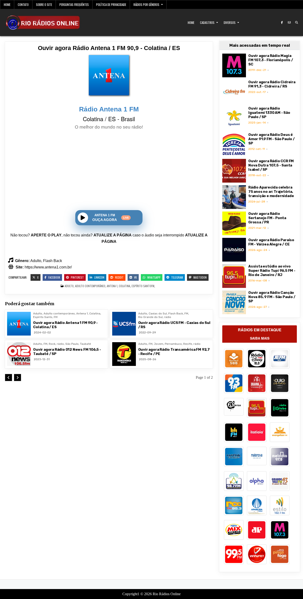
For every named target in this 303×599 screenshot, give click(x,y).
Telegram (176, 277)
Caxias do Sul (158, 313)
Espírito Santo (141, 286)
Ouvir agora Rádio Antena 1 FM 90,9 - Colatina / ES (109, 48)
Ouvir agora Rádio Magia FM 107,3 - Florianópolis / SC (270, 60)
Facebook (54, 277)
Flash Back (175, 313)
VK (135, 277)
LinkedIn (99, 277)
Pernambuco (173, 344)
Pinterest (77, 277)
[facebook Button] (282, 22)
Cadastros (207, 22)
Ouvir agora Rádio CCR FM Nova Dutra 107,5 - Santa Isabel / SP (271, 165)
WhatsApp (153, 277)
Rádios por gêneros (146, 4)
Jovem (158, 344)
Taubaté (85, 344)
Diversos (230, 22)
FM (152, 286)
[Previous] (8, 377)
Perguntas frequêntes (74, 4)
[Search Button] (297, 22)
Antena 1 (112, 286)
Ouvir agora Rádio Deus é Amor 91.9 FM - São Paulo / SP (271, 139)
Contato (23, 4)
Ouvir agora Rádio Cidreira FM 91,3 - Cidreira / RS (271, 84)
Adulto (69, 286)
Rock (52, 344)
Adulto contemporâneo (90, 286)
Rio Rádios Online (167, 594)
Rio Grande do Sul (150, 317)
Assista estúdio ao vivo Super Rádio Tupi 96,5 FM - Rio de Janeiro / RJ (271, 270)
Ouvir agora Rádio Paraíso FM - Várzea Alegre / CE (271, 242)
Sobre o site (44, 4)
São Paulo (72, 344)
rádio (167, 317)
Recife (187, 344)
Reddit (119, 277)
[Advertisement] (109, 170)
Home (7, 4)
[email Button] (289, 22)
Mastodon (200, 277)
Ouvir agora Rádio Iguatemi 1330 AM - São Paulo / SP (269, 112)
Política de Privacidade (111, 4)
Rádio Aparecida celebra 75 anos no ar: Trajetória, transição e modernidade (271, 191)
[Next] (17, 377)
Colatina (124, 286)
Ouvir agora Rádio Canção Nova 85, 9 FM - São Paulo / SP (271, 296)
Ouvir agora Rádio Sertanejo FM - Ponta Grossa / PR (267, 218)
